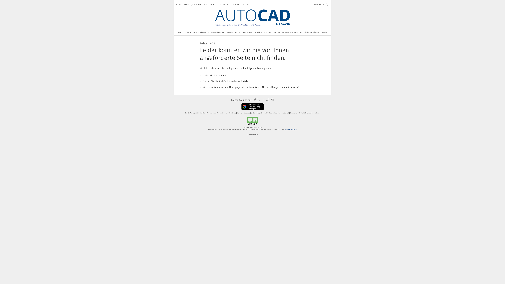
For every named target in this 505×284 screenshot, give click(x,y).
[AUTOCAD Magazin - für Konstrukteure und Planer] (178, 32)
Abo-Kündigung (231, 113)
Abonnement (211, 113)
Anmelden (319, 5)
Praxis (230, 32)
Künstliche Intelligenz (310, 32)
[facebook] (254, 100)
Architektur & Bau (263, 32)
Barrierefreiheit (284, 113)
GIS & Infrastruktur (244, 32)
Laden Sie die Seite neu (215, 75)
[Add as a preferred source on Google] (252, 106)
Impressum (294, 113)
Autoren (317, 113)
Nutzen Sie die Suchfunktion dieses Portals (225, 81)
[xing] (267, 100)
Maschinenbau (217, 32)
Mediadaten (201, 113)
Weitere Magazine (257, 113)
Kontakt (301, 113)
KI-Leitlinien (309, 113)
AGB (266, 113)
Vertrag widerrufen (243, 113)
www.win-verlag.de (291, 129)
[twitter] (258, 100)
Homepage (234, 87)
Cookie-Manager (190, 113)
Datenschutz (273, 113)
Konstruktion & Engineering (196, 32)
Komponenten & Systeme (286, 32)
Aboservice (221, 113)
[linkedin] (271, 100)
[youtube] (263, 100)
